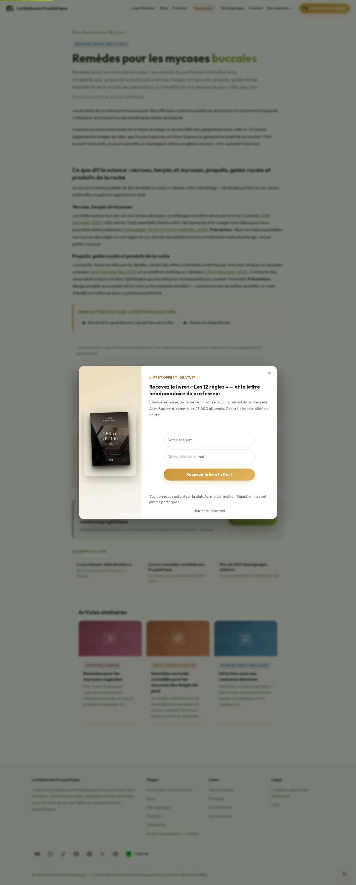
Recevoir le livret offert (209, 474)
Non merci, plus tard (209, 510)
